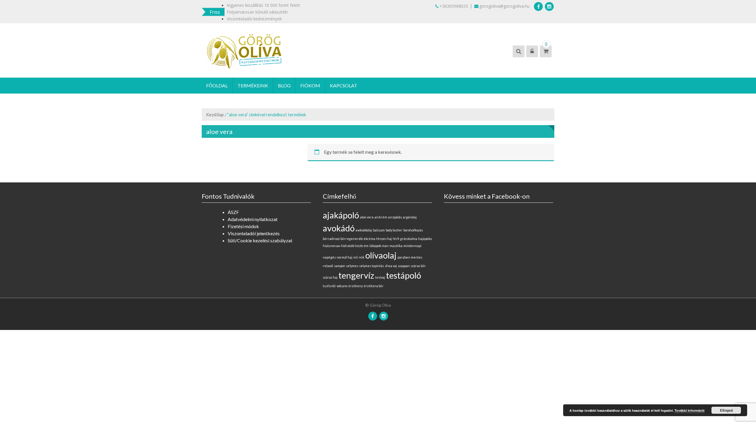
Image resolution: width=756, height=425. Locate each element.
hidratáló (347, 246)
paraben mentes (409, 257)
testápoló (403, 275)
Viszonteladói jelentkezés (254, 233)
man (385, 246)
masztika (396, 246)
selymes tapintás (371, 266)
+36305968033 (453, 6)
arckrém (380, 217)
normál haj (344, 257)
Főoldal (217, 85)
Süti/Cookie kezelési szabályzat (260, 240)
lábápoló (375, 246)
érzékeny (355, 286)
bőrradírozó (331, 239)
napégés (329, 257)
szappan (404, 266)
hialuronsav (331, 246)
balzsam (379, 230)
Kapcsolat (343, 85)
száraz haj (330, 277)
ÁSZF (233, 212)
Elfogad (726, 410)
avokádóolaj (364, 230)
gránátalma (408, 239)
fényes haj (384, 239)
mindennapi (412, 246)
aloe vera (367, 217)
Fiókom (310, 85)
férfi (396, 239)
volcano (342, 286)
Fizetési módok (243, 226)
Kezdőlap (215, 114)
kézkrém (362, 246)
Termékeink (252, 85)
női (355, 257)
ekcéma (369, 239)
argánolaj (410, 217)
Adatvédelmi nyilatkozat (253, 219)
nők (361, 257)
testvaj (380, 277)
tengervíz (356, 275)
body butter (394, 230)
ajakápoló (341, 215)
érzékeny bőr (374, 286)
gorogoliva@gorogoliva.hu (504, 6)
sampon (339, 266)
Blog (284, 85)
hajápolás (425, 239)
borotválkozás (413, 230)
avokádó (339, 228)
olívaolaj (381, 255)
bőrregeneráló (351, 239)
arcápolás (395, 217)
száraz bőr (418, 266)
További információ (689, 410)
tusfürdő (329, 286)
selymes (352, 266)
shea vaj (391, 266)
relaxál (328, 266)
